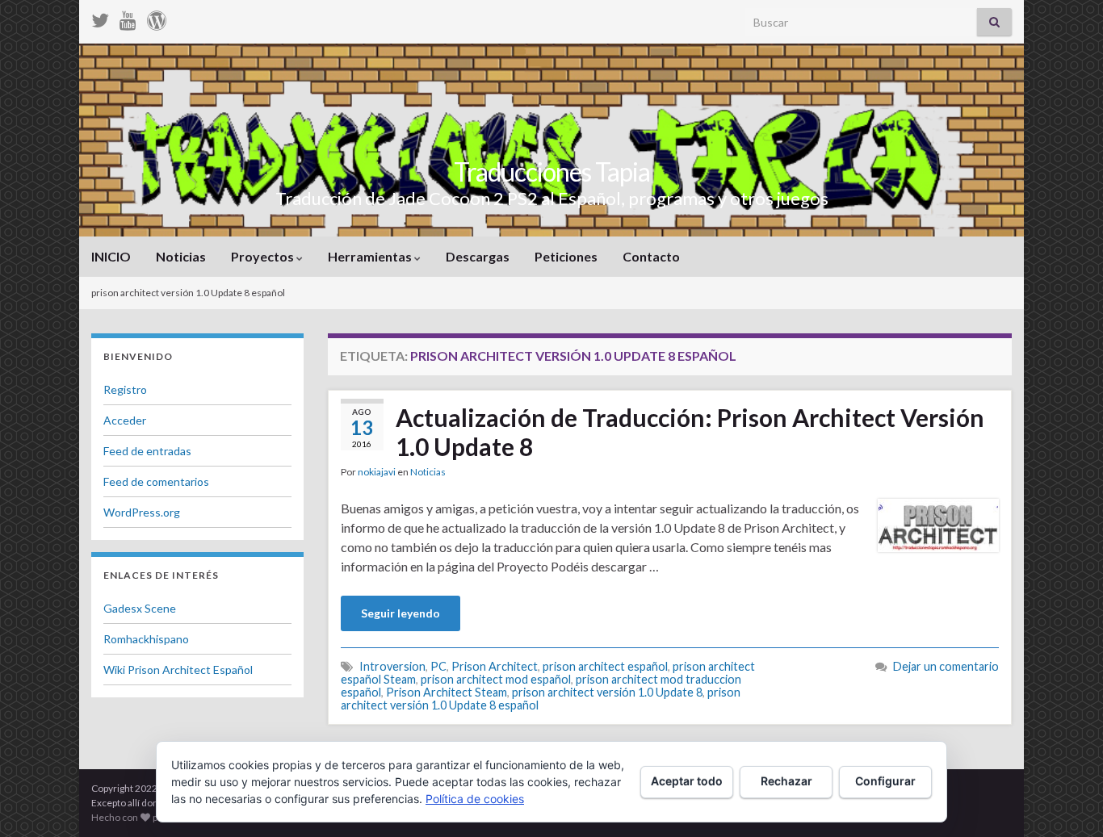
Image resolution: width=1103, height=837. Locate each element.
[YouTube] (128, 17)
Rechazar (786, 781)
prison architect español (605, 666)
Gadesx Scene (139, 608)
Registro (125, 389)
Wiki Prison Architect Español (178, 669)
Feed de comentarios (156, 481)
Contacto (651, 256)
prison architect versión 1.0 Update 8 (607, 692)
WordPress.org (141, 512)
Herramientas (371, 256)
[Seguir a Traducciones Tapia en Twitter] (100, 17)
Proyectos (263, 256)
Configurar (885, 781)
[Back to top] (1066, 801)
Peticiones (566, 256)
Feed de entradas (147, 451)
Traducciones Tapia (552, 171)
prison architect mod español (496, 679)
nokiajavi (377, 472)
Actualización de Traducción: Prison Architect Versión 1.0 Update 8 (690, 432)
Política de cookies (475, 799)
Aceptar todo (687, 781)
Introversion (392, 666)
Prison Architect (494, 666)
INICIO (111, 256)
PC (438, 666)
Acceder (124, 420)
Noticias (181, 256)
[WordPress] (156, 17)
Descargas (478, 256)
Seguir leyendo (400, 613)
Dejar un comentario (946, 666)
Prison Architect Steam (446, 692)
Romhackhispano (146, 639)
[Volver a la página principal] (551, 140)
